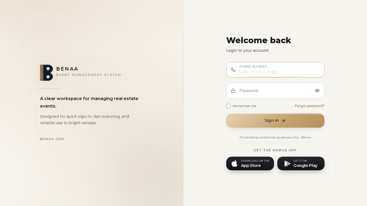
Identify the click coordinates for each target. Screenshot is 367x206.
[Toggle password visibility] (317, 90)
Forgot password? (310, 106)
